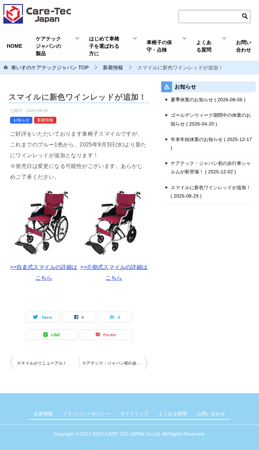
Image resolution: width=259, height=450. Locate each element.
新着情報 (45, 120)
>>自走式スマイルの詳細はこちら (43, 272)
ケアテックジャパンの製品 (48, 46)
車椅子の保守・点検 (159, 46)
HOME (14, 46)
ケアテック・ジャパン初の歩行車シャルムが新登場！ (115, 363)
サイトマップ (134, 413)
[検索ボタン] (245, 16)
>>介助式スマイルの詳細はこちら (113, 272)
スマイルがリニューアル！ (42, 363)
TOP (50, 67)
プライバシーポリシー (86, 413)
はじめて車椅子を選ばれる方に (104, 46)
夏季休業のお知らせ (207, 99)
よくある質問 (203, 46)
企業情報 (43, 413)
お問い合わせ (243, 46)
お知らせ (21, 120)
